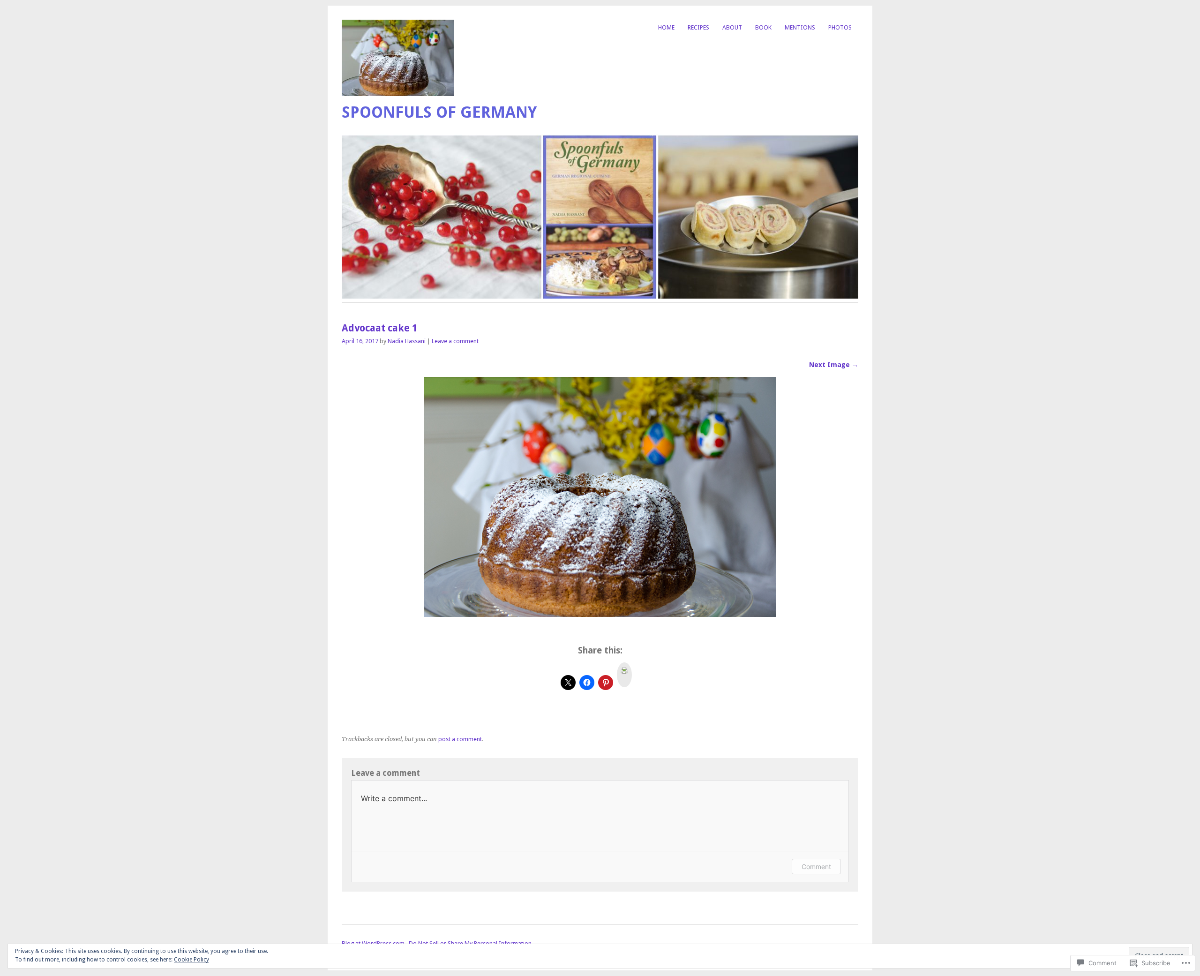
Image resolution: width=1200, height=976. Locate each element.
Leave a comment (455, 341)
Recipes (698, 27)
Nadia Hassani (407, 341)
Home (666, 27)
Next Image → (833, 364)
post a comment (460, 739)
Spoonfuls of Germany (439, 112)
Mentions (800, 27)
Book (763, 27)
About (732, 27)
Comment (816, 867)
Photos (840, 27)
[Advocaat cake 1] (600, 614)
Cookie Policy (191, 959)
